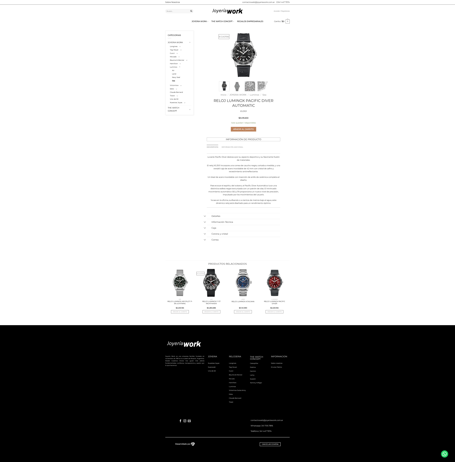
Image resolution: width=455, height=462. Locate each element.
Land (174, 74)
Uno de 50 (174, 99)
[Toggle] (189, 42)
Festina (253, 367)
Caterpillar (254, 363)
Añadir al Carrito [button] (180, 312)
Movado (173, 57)
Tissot (172, 96)
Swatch (253, 379)
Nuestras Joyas (176, 102)
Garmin (253, 371)
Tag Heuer (174, 50)
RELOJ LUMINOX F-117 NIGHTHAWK (211, 302)
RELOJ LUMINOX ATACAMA (243, 301)
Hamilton (174, 63)
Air (173, 70)
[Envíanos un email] (189, 421)
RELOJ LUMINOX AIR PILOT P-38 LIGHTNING (179, 302)
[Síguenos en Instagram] (184, 421)
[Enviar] (191, 11)
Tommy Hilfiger (256, 383)
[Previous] (223, 55)
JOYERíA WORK (199, 21)
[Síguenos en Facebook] (180, 421)
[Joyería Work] (227, 11)
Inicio (223, 94)
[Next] (264, 55)
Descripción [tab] (212, 147)
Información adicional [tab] (232, 147)
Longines (173, 46)
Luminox (173, 67)
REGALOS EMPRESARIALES (250, 21)
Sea (173, 81)
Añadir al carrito (243, 129)
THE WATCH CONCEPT (221, 21)
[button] (282, 11)
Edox (172, 89)
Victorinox (174, 85)
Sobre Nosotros (172, 2)
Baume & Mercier (177, 60)
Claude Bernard (176, 92)
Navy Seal (176, 77)
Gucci (172, 53)
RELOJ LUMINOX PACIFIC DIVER (274, 302)
